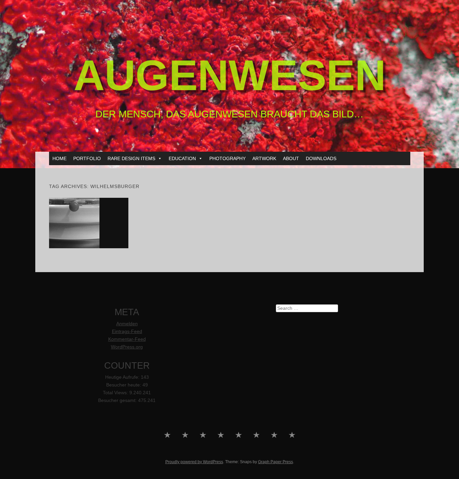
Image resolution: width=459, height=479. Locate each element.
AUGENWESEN (230, 75)
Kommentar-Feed (127, 339)
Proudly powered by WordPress (194, 461)
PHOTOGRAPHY (227, 158)
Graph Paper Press (275, 461)
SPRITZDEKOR (88, 222)
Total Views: (116, 392)
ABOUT (291, 158)
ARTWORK (264, 158)
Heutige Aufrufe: (123, 377)
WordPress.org (127, 346)
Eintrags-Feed (127, 331)
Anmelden (127, 323)
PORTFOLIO (87, 158)
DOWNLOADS (321, 158)
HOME (59, 158)
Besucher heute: (124, 385)
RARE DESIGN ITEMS (131, 158)
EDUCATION (182, 158)
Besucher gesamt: (118, 400)
